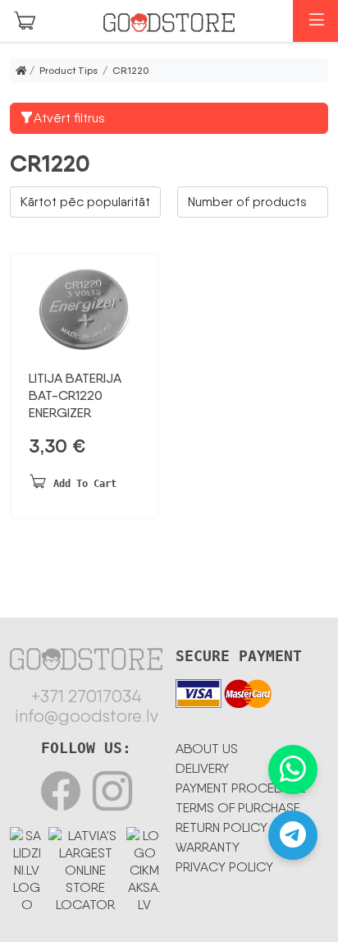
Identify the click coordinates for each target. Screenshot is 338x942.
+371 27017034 (86, 696)
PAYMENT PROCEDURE (241, 788)
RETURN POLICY (221, 827)
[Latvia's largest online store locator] (85, 867)
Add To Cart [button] (84, 483)
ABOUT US (207, 748)
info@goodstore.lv (86, 716)
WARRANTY (208, 847)
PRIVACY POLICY (224, 867)
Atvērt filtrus (69, 118)
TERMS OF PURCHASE (238, 808)
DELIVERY (202, 768)
